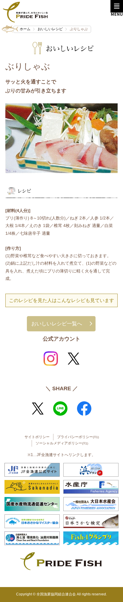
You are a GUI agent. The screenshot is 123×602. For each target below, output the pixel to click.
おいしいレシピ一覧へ (56, 324)
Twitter (73, 359)
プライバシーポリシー (78, 437)
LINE (60, 408)
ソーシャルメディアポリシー (62, 443)
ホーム (25, 29)
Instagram (51, 358)
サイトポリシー (37, 437)
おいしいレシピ (50, 29)
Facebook (84, 408)
